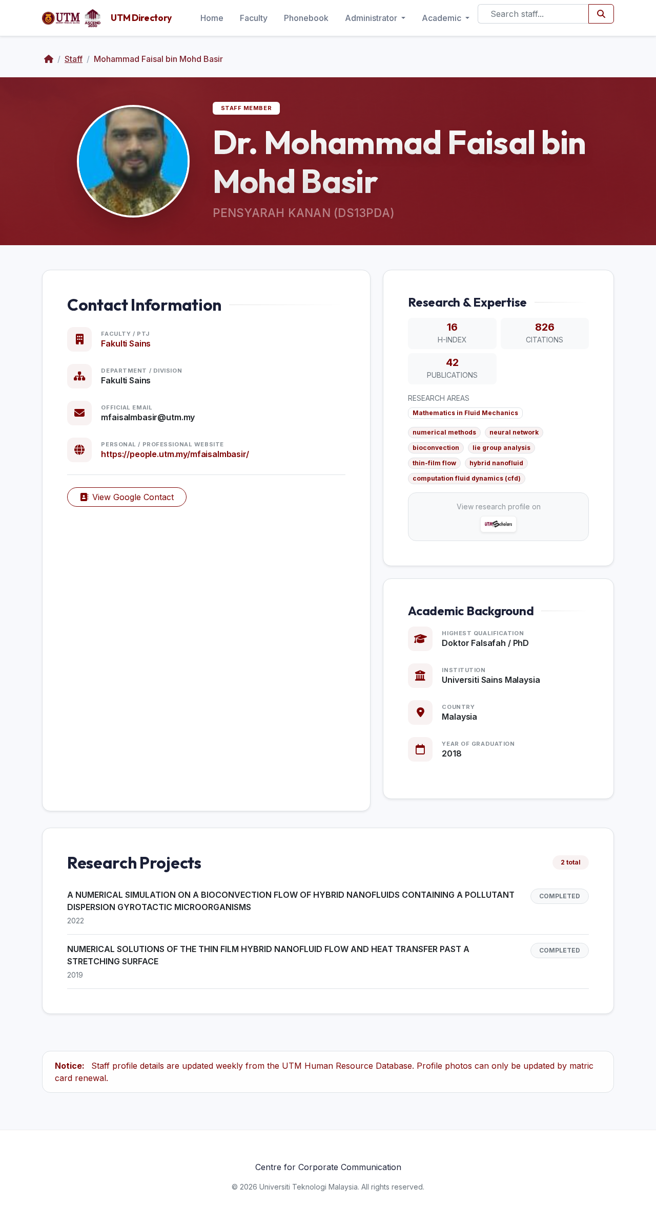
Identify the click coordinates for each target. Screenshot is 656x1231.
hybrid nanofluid (496, 463)
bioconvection (436, 447)
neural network (514, 432)
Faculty (254, 18)
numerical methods (444, 432)
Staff (74, 59)
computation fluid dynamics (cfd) (467, 478)
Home (211, 18)
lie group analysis (501, 447)
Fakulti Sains (126, 343)
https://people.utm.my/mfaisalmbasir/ (175, 454)
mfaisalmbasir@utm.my (148, 417)
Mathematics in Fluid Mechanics (465, 413)
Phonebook (306, 18)
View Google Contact (133, 497)
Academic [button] (442, 18)
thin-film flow (434, 463)
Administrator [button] (372, 18)
